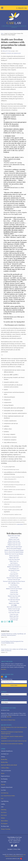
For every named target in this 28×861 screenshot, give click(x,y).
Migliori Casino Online (14, 603)
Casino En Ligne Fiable (14, 610)
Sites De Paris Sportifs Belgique (14, 548)
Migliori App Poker (14, 616)
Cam (14, 23)
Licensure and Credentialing (13, 53)
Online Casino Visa (14, 561)
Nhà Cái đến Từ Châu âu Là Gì (14, 607)
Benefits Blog (4, 759)
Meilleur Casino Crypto (14, 539)
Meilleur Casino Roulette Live (14, 566)
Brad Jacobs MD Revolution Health (9, 765)
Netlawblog (3, 809)
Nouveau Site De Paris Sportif (12, 3)
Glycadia (3, 784)
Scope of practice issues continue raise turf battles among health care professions (14, 649)
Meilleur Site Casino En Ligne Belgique (14, 554)
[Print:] (2, 621)
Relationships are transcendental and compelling (12, 743)
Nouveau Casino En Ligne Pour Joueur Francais (14, 581)
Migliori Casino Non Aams (14, 596)
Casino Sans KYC (14, 574)
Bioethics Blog (4, 762)
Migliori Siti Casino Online (14, 535)
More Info (9, 716)
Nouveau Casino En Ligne (14, 579)
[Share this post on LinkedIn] (12, 622)
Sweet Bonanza (14, 585)
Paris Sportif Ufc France (14, 570)
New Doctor (4, 812)
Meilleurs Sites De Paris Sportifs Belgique (14, 550)
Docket (2, 773)
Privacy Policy (17, 849)
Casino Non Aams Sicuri (14, 559)
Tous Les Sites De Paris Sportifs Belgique (14, 552)
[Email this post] (5, 622)
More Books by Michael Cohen (8, 720)
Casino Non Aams (14, 594)
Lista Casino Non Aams (14, 612)
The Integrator (4, 823)
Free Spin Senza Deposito (14, 599)
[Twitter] (6, 677)
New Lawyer (4, 815)
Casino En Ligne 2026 (14, 587)
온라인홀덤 (14, 605)
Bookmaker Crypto (14, 576)
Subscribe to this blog (7, 679)
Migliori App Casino (14, 557)
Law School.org (4, 793)
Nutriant (3, 818)
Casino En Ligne (14, 537)
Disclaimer (10, 849)
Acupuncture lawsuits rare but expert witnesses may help (13, 740)
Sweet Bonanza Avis (14, 568)
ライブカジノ (14, 572)
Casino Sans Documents (14, 565)
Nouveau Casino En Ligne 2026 (14, 577)
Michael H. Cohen (22, 8)
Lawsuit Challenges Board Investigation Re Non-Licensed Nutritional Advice (12, 642)
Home (2, 33)
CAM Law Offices (5, 767)
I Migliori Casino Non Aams (14, 543)
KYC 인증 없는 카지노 (14, 583)
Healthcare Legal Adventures (18, 855)
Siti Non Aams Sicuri (14, 555)
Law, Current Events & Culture (8, 795)
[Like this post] (9, 622)
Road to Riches (4, 820)
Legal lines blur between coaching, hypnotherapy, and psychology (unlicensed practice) (13, 634)
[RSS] (2, 677)
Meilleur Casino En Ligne (14, 541)
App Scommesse (14, 563)
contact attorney (20, 524)
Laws (2, 798)
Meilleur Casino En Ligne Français (14, 546)
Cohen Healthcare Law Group (14, 837)
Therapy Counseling (5, 829)
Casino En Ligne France (18, 4)
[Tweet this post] (7, 622)
